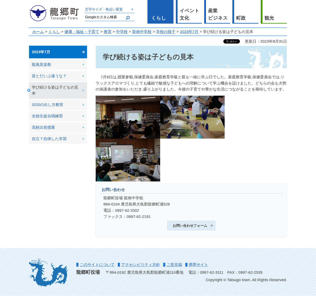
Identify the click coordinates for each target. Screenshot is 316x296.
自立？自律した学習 (49, 139)
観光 (269, 18)
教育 (108, 32)
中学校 (122, 32)
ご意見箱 (174, 265)
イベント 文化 (189, 14)
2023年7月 (189, 32)
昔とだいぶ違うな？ (49, 76)
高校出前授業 (43, 127)
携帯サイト (198, 265)
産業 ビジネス (218, 14)
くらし (158, 18)
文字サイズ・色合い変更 (104, 9)
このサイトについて (97, 265)
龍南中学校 (142, 32)
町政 (241, 18)
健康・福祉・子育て (81, 32)
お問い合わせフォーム (190, 225)
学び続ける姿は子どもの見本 (55, 90)
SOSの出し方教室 (47, 105)
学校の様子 (165, 32)
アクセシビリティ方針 (140, 265)
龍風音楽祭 (41, 64)
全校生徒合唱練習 (47, 116)
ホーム (38, 32)
